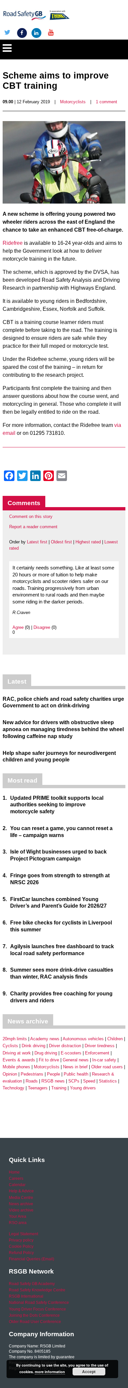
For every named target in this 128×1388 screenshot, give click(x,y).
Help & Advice (21, 1191)
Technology (13, 1087)
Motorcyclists (73, 101)
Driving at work (17, 1052)
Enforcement (97, 1052)
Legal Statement (23, 1234)
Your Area (17, 1216)
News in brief (75, 1066)
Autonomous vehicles (83, 1038)
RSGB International (26, 1296)
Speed (89, 1081)
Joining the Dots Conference (34, 1315)
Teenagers (38, 1087)
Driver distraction (65, 1045)
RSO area (18, 1222)
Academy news (44, 1038)
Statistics (108, 1081)
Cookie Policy (21, 1246)
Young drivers (83, 1087)
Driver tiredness (100, 1045)
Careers (16, 1178)
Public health (76, 1074)
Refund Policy (21, 1252)
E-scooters (71, 1052)
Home (14, 1172)
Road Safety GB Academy (32, 1283)
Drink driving (33, 1045)
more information (50, 1371)
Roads (32, 1081)
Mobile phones (16, 1066)
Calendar (17, 1184)
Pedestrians (32, 1074)
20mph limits (15, 1038)
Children (115, 1038)
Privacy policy (21, 1240)
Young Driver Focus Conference (37, 1309)
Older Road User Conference (35, 1321)
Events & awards (19, 1059)
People (53, 1074)
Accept (89, 1371)
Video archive (21, 1210)
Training (58, 1087)
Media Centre (21, 1197)
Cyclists (10, 1045)
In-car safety (104, 1059)
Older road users (107, 1066)
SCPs (73, 1081)
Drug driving (45, 1052)
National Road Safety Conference (39, 1302)
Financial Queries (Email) (31, 1259)
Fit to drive (49, 1059)
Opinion (10, 1074)
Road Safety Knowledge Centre (37, 1290)
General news (76, 1059)
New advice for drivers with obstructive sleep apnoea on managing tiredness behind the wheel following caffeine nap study (63, 729)
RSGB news (53, 1081)
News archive (21, 1204)
